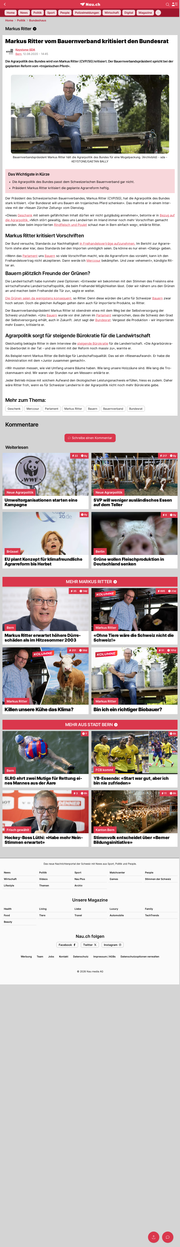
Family (149, 908)
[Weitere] (158, 12)
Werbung (26, 956)
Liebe (78, 908)
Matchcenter (117, 872)
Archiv (78, 885)
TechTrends (152, 915)
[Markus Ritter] (90, 29)
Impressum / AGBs (104, 956)
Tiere (42, 915)
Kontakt (63, 956)
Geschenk (25, 215)
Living (43, 908)
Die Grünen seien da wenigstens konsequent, (38, 298)
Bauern (50, 256)
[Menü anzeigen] (175, 4)
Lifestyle (9, 885)
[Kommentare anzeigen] (167, 1237)
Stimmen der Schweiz (158, 878)
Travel (78, 915)
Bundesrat (103, 320)
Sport (78, 872)
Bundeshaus (37, 20)
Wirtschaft (10, 878)
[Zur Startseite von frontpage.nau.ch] (90, 4)
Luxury (114, 908)
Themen (44, 885)
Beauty (8, 921)
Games (114, 878)
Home (9, 20)
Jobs (51, 956)
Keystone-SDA (25, 49)
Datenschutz (80, 956)
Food (7, 915)
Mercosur (93, 260)
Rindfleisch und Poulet (70, 225)
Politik (21, 20)
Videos (43, 878)
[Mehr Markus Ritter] (90, 582)
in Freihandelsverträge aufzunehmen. (107, 243)
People (149, 872)
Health (8, 908)
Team (40, 956)
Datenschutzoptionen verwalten (140, 956)
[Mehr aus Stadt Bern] (90, 725)
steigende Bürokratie (92, 343)
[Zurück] (4, 4)
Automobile (117, 915)
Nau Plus (80, 878)
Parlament (30, 256)
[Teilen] (153, 1237)
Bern (18, 54)
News (7, 872)
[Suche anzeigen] (167, 4)
